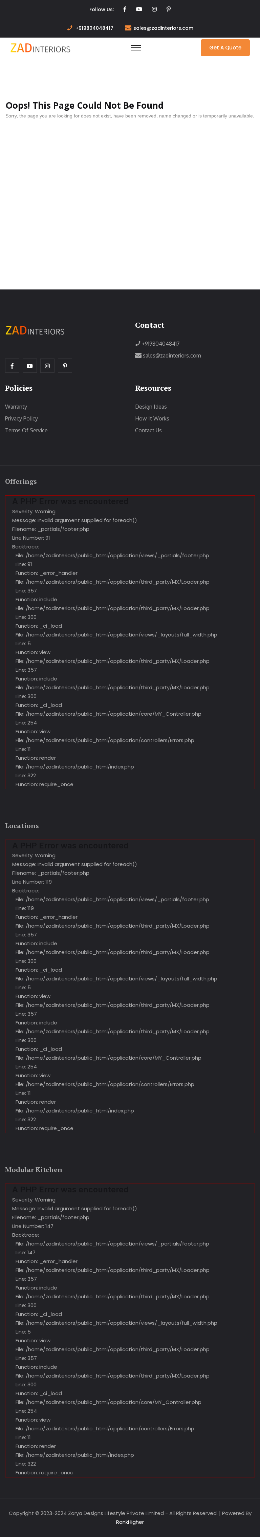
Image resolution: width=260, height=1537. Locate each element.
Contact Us (148, 430)
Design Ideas (151, 406)
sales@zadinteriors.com (163, 28)
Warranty (16, 406)
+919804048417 (94, 28)
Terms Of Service (26, 430)
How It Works (152, 418)
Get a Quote (225, 47)
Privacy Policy (21, 418)
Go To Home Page (41, 132)
